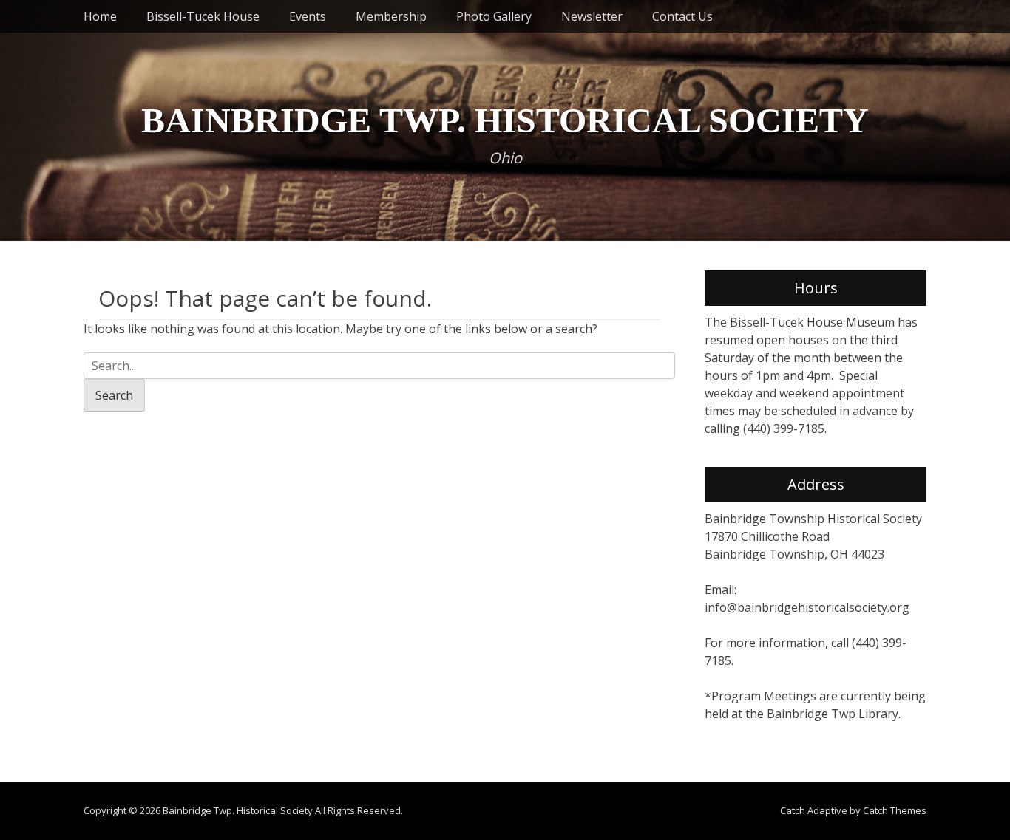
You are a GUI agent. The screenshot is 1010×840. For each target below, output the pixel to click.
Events (307, 16)
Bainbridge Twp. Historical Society (505, 120)
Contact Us (682, 16)
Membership (391, 16)
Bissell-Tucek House (203, 16)
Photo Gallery (494, 16)
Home (100, 16)
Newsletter (592, 16)
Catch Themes (894, 810)
